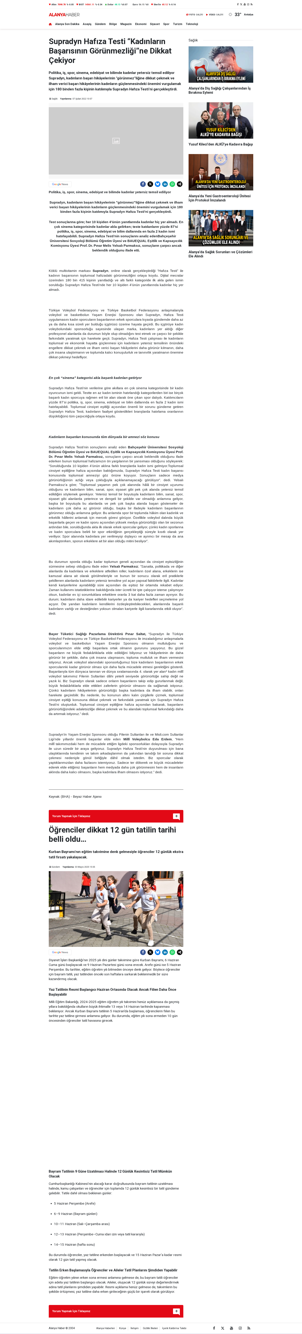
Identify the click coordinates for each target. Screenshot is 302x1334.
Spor (166, 24)
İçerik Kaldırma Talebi (174, 1328)
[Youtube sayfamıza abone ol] (244, 4)
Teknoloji (192, 24)
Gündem (100, 24)
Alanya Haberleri (105, 1328)
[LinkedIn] (165, 184)
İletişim (135, 1328)
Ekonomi (140, 24)
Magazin (126, 24)
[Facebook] (143, 184)
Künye (122, 1328)
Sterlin (157, 4)
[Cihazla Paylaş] (179, 184)
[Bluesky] (157, 184)
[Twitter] (150, 184)
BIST (81, 4)
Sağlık (54, 99)
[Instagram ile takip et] (248, 4)
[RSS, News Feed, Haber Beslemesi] (251, 4)
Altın (53, 4)
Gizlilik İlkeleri (150, 1328)
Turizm (177, 24)
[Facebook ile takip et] (238, 4)
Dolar (110, 4)
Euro (135, 4)
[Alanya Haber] (64, 15)
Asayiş (87, 24)
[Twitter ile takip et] (241, 4)
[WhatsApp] (172, 184)
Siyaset (155, 24)
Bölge (113, 24)
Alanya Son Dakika (67, 24)
